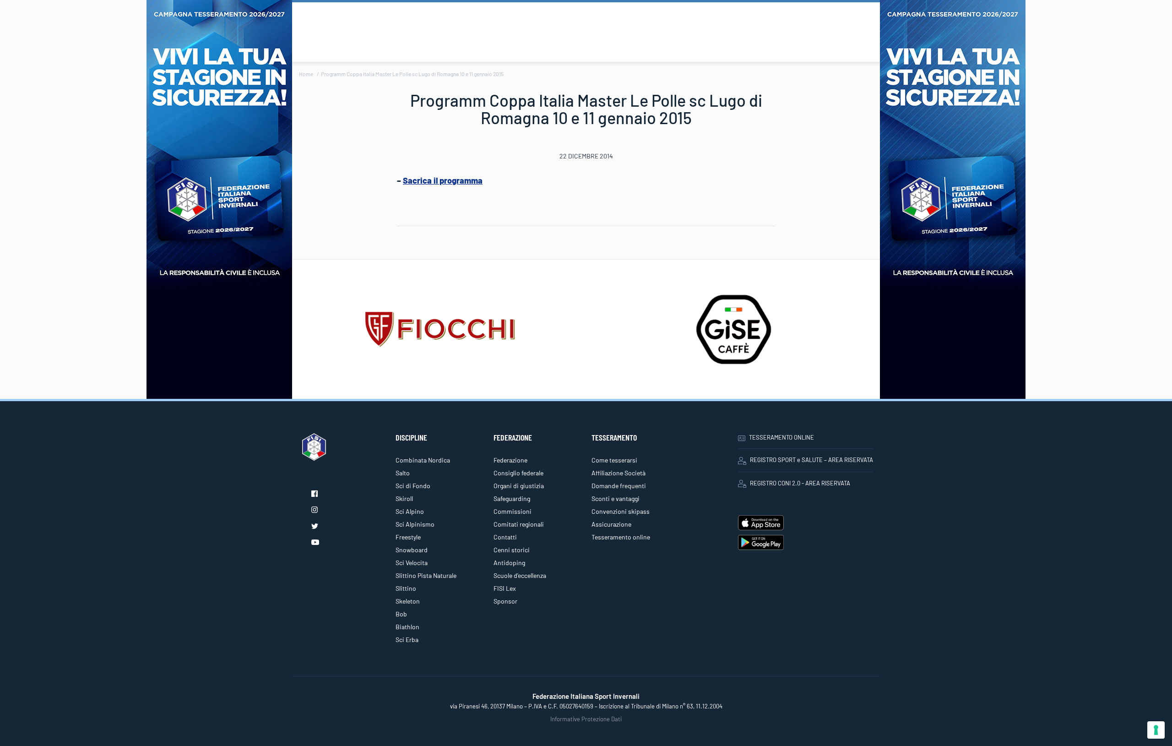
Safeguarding (512, 498)
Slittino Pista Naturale (426, 575)
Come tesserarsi (614, 460)
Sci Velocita (412, 562)
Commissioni (513, 511)
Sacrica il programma (443, 180)
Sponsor (505, 601)
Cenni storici (512, 550)
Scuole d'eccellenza (520, 575)
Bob (401, 614)
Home (306, 74)
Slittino (406, 588)
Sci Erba (407, 639)
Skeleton (408, 601)
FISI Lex (505, 588)
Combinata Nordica (423, 460)
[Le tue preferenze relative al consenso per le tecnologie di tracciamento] (1156, 730)
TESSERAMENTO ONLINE (781, 437)
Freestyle (408, 537)
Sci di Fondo (413, 486)
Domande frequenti (618, 486)
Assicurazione (611, 524)
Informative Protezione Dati (586, 719)
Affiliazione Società (618, 473)
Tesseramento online (620, 537)
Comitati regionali (519, 524)
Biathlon (407, 627)
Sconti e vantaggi (615, 498)
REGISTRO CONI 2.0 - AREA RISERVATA (800, 483)
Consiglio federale (518, 473)
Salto (403, 473)
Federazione (510, 460)
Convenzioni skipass (620, 511)
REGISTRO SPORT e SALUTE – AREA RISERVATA (811, 459)
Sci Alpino (410, 511)
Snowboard (412, 550)
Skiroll (404, 498)
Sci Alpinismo (415, 524)
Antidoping (509, 562)
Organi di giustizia (519, 486)
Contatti (505, 537)
